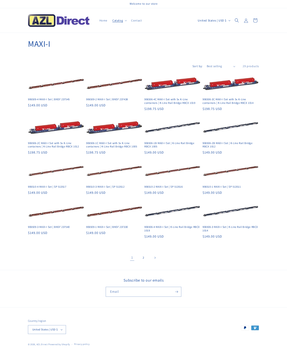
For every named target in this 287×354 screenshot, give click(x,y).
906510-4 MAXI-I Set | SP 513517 (47, 186)
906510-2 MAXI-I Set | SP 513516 (163, 186)
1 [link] (132, 257)
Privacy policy (82, 344)
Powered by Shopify (59, 344)
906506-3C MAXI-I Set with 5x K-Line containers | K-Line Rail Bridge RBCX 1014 (228, 101)
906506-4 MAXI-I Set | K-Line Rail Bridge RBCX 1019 (172, 228)
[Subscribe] (176, 292)
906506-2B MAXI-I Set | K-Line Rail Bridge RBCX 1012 (228, 145)
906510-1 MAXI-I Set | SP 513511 (222, 186)
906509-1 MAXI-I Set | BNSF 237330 (107, 227)
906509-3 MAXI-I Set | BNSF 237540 (49, 227)
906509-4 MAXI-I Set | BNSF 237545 (49, 99)
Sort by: (197, 66)
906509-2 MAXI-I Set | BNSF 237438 (107, 99)
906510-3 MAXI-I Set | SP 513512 (105, 186)
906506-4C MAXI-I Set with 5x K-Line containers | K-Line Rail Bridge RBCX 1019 (169, 101)
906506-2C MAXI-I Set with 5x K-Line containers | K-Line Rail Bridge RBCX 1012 (53, 145)
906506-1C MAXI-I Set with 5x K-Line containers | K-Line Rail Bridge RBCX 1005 (111, 145)
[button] (119, 20)
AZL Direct (42, 344)
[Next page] (154, 257)
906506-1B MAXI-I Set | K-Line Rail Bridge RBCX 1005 (169, 145)
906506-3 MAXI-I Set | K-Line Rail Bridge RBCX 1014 (230, 228)
